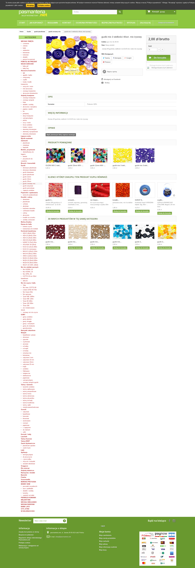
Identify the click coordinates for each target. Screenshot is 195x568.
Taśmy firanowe (26, 439)
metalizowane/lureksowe (30, 407)
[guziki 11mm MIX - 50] (100, 155)
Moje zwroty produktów (107, 538)
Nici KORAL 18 (27, 272)
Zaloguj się (145, 22)
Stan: (103, 45)
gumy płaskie (26, 319)
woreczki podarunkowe (30, 195)
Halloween (25, 371)
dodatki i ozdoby (28, 104)
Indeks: (104, 42)
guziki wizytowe (27, 186)
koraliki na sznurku (28, 217)
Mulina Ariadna (26, 222)
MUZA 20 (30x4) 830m (29, 260)
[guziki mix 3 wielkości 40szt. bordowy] (56, 232)
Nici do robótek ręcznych (29, 267)
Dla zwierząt (25, 468)
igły (23, 73)
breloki (24, 156)
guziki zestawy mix (28, 183)
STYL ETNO (25, 509)
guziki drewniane (28, 172)
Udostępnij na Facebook (111, 79)
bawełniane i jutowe (28, 335)
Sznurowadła (25, 479)
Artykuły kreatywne (27, 95)
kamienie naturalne (28, 208)
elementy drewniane (29, 134)
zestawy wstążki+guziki (30, 382)
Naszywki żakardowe (28, 330)
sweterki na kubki (28, 495)
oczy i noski (26, 122)
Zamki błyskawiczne (28, 443)
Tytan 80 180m (27, 301)
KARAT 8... (139, 200)
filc (23, 111)
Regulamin (53, 22)
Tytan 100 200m (27, 303)
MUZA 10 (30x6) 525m (29, 258)
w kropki (25, 348)
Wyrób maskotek (26, 138)
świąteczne (26, 373)
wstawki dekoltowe (28, 464)
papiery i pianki (27, 109)
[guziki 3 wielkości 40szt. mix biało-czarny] (145, 232)
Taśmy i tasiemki (27, 384)
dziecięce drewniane (29, 170)
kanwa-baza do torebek (30, 229)
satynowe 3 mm (27, 357)
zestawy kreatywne (28, 98)
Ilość (150, 46)
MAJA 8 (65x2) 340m (29, 253)
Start (22, 22)
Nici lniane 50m (27, 292)
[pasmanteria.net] (44, 12)
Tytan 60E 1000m (28, 296)
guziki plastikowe (28, 174)
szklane (25, 204)
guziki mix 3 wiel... (119, 165)
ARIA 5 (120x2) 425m (29, 256)
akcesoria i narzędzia (29, 107)
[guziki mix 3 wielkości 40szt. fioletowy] (145, 155)
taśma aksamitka (28, 398)
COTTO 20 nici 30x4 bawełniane (28, 277)
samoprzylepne (27, 118)
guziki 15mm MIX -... (75, 165)
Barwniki (24, 475)
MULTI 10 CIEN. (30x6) (30, 265)
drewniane (25, 199)
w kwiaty (25, 351)
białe (24, 48)
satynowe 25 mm (28, 364)
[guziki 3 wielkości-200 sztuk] (56, 190)
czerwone (25, 43)
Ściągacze (24, 466)
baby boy (25, 68)
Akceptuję (30, 5)
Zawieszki (24, 141)
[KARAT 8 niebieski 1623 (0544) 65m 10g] (145, 190)
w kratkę (25, 346)
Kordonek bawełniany (28, 231)
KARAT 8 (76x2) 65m (29, 242)
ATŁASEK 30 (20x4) (29, 244)
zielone (24, 46)
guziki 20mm (26, 181)
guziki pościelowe (28, 188)
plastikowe (26, 143)
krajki (24, 366)
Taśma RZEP (25, 441)
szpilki (24, 80)
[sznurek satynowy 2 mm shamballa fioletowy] (78, 190)
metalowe (25, 145)
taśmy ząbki (26, 405)
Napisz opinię (112, 72)
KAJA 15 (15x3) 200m (29, 247)
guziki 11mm (26, 177)
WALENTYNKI (25, 500)
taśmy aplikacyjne (28, 389)
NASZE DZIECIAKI (27, 64)
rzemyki (25, 423)
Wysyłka (131, 22)
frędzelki (25, 147)
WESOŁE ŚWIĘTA (27, 41)
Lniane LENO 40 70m (29, 290)
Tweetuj (107, 58)
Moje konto (105, 531)
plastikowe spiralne (28, 445)
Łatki (22, 450)
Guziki (23, 165)
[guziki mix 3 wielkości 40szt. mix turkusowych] (123, 232)
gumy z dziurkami (28, 323)
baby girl (25, 66)
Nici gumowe (26, 294)
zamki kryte (26, 448)
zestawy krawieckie (29, 91)
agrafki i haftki (27, 75)
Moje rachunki (104, 541)
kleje (24, 102)
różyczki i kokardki (28, 461)
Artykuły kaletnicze (27, 470)
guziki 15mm (26, 179)
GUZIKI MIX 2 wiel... (53, 165)
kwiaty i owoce (27, 127)
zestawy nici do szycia (30, 312)
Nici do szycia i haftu (28, 283)
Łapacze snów (26, 136)
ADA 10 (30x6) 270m (29, 235)
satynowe (25, 412)
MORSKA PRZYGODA (28, 482)
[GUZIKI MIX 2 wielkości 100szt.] (56, 155)
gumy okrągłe (27, 321)
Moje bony (103, 550)
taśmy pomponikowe (29, 391)
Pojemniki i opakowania (29, 192)
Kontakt (66, 22)
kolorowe (25, 55)
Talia (24, 285)
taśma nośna (26, 394)
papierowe (25, 378)
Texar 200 (25, 305)
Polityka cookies (44, 5)
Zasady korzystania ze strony (29, 532)
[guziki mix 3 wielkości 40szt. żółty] (123, 155)
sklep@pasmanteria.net (63, 537)
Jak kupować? (36, 22)
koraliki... (116, 200)
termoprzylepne (27, 455)
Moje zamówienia (105, 535)
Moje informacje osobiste (108, 547)
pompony (25, 113)
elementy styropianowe (30, 131)
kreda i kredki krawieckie (26, 83)
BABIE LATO (25, 506)
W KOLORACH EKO (28, 511)
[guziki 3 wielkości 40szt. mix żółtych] (167, 232)
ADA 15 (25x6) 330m (29, 238)
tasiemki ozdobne (28, 387)
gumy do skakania (28, 326)
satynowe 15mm (28, 362)
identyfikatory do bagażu (27, 153)
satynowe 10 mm (28, 360)
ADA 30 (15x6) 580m (29, 240)
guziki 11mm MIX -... (98, 165)
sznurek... (71, 200)
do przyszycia (27, 457)
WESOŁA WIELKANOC (29, 502)
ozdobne (25, 369)
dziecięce (25, 337)
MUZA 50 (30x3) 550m (29, 263)
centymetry (26, 77)
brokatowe (25, 52)
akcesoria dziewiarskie (30, 93)
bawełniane (26, 414)
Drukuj (107, 83)
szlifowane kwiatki (28, 211)
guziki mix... (50, 242)
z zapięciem (26, 427)
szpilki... (160, 200)
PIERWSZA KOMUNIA (28, 497)
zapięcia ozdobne (28, 190)
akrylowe (25, 206)
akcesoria (25, 215)
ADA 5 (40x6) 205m (29, 233)
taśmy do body (27, 400)
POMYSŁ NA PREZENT (29, 61)
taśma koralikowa (28, 403)
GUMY (23, 314)
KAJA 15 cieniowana (29, 249)
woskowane (26, 421)
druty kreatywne (27, 116)
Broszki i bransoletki (28, 163)
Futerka (23, 477)
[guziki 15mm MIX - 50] (78, 155)
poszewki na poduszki (29, 486)
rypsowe (25, 339)
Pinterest (107, 62)
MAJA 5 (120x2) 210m (29, 251)
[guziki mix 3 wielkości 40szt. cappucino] (100, 232)
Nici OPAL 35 (27, 274)
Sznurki (23, 409)
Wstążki (23, 333)
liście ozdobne (27, 125)
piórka (24, 120)
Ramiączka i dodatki (28, 473)
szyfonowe (26, 342)
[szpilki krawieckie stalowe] (167, 190)
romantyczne (26, 353)
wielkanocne (26, 375)
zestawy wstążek (28, 100)
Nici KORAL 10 (27, 269)
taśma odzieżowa (28, 396)
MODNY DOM (25, 484)
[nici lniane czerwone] (100, 190)
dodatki (25, 57)
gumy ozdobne (27, 317)
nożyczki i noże (27, 86)
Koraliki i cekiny (26, 197)
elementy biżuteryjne (29, 129)
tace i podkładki (27, 488)
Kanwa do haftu (26, 224)
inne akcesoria (27, 89)
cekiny (24, 213)
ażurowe (25, 344)
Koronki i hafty (26, 434)
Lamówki (24, 436)
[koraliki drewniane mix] (123, 190)
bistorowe (25, 418)
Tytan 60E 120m (28, 299)
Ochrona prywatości (86, 22)
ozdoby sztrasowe (28, 220)
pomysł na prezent (28, 59)
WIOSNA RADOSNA (28, 504)
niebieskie (25, 50)
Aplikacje (24, 452)
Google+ (129, 58)
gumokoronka (27, 328)
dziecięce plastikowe (29, 168)
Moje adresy (103, 544)
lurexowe (25, 416)
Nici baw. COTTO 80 (29, 287)
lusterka (25, 493)
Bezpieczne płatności (112, 22)
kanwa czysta (27, 226)
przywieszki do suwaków (26, 160)
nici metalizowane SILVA (27, 309)
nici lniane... (94, 200)
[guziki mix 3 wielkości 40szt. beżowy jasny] (78, 232)
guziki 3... (49, 200)
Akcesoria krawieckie (28, 70)
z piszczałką (26, 459)
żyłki (24, 432)
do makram (26, 430)
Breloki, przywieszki (28, 150)
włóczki (25, 281)
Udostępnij (117, 58)
